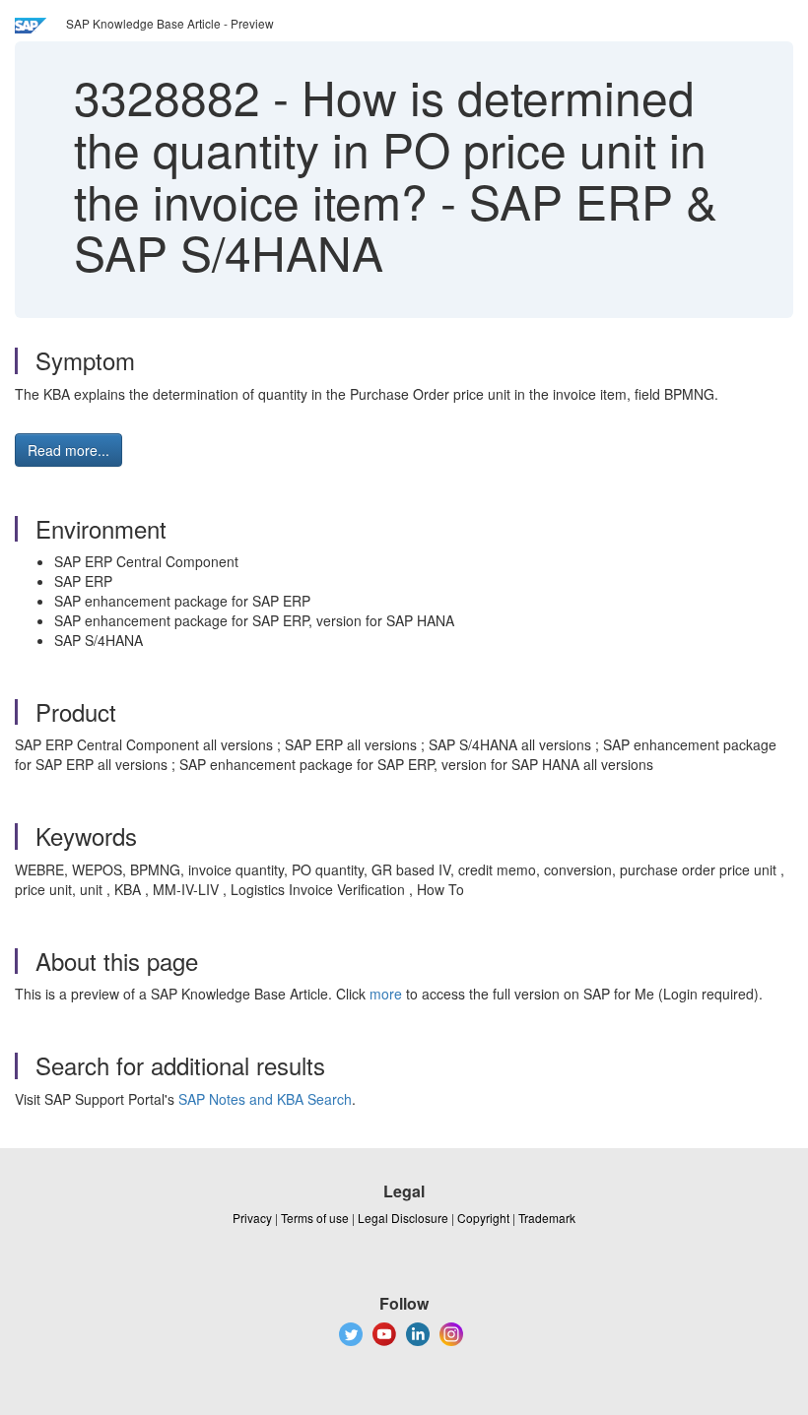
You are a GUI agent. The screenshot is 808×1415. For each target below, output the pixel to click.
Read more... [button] (68, 450)
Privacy (252, 1217)
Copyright (483, 1217)
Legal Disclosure (403, 1217)
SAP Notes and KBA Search (265, 1099)
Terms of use (315, 1217)
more (386, 993)
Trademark (546, 1217)
